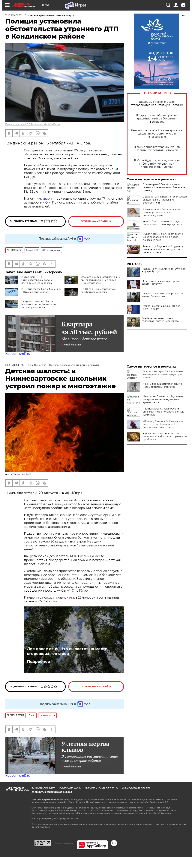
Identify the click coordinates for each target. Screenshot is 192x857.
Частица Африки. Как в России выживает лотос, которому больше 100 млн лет (163, 411)
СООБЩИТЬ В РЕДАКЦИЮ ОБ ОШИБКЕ (52, 792)
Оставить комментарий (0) (96, 221)
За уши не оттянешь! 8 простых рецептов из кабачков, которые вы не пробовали (165, 436)
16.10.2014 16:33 (13, 15)
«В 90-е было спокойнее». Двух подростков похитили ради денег (162, 223)
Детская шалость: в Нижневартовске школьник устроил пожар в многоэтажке (156, 133)
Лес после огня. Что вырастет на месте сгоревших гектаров (67, 651)
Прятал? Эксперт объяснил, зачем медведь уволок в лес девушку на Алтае (163, 374)
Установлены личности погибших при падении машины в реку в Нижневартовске (100, 280)
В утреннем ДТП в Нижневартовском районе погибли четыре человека (36, 280)
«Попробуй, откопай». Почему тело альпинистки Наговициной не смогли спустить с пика (163, 424)
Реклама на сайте (70, 788)
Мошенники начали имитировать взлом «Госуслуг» (161, 282)
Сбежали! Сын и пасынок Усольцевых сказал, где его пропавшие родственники (165, 199)
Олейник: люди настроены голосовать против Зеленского (160, 319)
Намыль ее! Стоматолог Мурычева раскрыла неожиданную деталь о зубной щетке (163, 399)
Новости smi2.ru (17, 354)
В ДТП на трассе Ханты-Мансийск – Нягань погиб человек (41, 290)
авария (48, 198)
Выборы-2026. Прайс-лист (137, 788)
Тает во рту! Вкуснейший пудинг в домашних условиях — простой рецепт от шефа (163, 249)
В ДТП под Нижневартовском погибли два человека (98, 290)
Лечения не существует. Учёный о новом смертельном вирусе (162, 385)
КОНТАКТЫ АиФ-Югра (43, 788)
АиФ (28, 474)
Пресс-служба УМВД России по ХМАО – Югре (32, 124)
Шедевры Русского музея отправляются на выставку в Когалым (157, 103)
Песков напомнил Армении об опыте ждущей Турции (163, 270)
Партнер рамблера (64, 843)
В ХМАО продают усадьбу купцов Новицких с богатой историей (157, 148)
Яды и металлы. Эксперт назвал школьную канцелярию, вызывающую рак (161, 212)
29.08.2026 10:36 (14, 365)
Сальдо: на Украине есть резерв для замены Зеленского (163, 295)
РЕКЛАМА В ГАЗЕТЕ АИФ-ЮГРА (101, 788)
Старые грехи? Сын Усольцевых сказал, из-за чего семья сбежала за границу (164, 187)
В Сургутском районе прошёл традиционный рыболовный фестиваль (157, 118)
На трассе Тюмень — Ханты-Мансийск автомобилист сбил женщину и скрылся (39, 304)
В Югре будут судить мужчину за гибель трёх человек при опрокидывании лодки (157, 164)
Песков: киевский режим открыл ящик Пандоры (161, 307)
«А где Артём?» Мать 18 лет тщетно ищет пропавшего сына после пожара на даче (163, 236)
